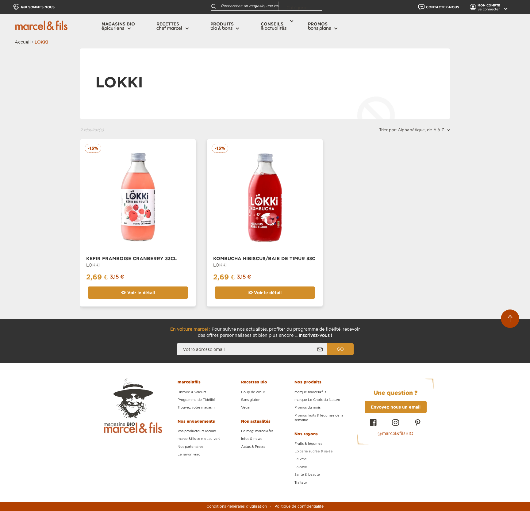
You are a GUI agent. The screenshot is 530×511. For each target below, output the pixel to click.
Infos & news (251, 438)
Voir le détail (140, 292)
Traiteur (300, 482)
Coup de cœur (253, 392)
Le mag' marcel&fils (257, 431)
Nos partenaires (190, 446)
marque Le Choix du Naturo (317, 400)
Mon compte (489, 5)
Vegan (246, 407)
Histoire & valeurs (192, 392)
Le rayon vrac (189, 454)
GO (340, 349)
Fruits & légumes (308, 443)
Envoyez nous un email (396, 407)
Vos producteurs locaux (197, 431)
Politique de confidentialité (299, 506)
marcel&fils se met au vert (199, 438)
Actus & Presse (253, 446)
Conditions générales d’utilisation (236, 506)
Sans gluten (250, 400)
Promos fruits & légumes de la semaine (318, 418)
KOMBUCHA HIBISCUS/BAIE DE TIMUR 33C (264, 258)
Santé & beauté (307, 474)
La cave (300, 467)
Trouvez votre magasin (196, 407)
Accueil (23, 42)
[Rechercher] (213, 6)
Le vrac (300, 459)
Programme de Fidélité (196, 400)
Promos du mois (307, 407)
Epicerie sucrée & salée (313, 451)
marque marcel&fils (310, 392)
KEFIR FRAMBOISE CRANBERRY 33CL (131, 258)
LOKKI (93, 265)
